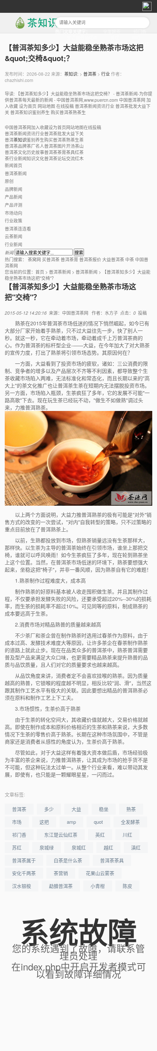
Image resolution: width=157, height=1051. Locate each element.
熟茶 (131, 808)
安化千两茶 (24, 872)
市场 (17, 821)
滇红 (136, 847)
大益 (76, 808)
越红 (144, 44)
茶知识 (70, 74)
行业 (105, 74)
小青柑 (98, 885)
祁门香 (139, 31)
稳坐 (103, 808)
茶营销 (61, 872)
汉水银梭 (21, 885)
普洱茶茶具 (112, 860)
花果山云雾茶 (100, 872)
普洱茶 (89, 74)
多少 (49, 808)
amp (71, 821)
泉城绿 (46, 847)
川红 (136, 37)
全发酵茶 (111, 31)
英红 (114, 37)
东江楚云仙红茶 (82, 37)
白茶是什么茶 (68, 860)
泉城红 (79, 847)
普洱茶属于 (24, 860)
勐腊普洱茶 (61, 885)
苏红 (17, 847)
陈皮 (127, 885)
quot (98, 821)
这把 (44, 821)
